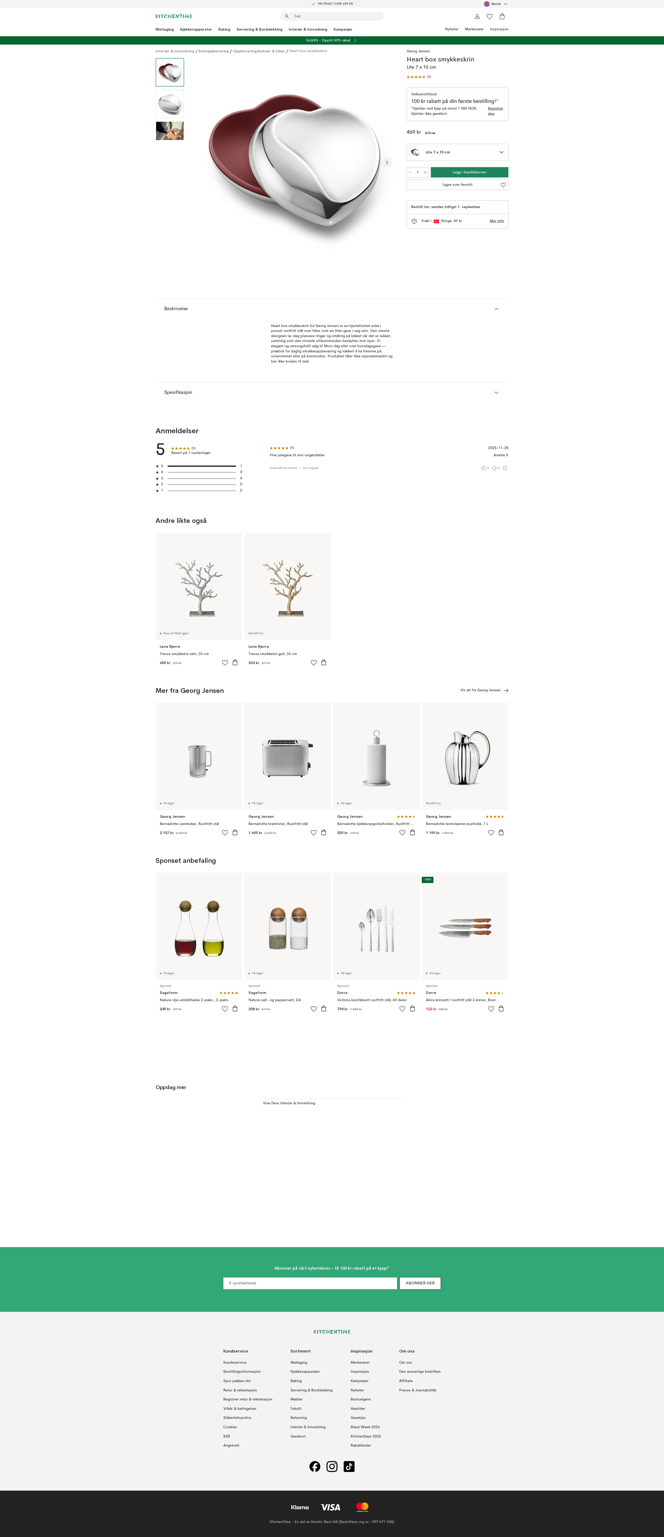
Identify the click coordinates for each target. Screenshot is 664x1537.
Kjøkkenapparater (196, 29)
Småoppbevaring (213, 51)
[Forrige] (202, 162)
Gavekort (298, 1436)
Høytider (358, 1409)
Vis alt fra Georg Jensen (480, 690)
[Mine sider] (477, 16)
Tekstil (295, 1409)
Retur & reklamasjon (240, 1390)
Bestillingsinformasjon (242, 1372)
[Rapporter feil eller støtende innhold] (505, 468)
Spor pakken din (237, 1381)
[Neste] (387, 162)
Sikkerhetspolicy (237, 1418)
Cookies (230, 1427)
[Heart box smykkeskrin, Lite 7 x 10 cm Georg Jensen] (294, 161)
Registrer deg (495, 111)
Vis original (310, 468)
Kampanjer (343, 29)
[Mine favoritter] (489, 16)
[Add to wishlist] (225, 662)
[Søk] (286, 16)
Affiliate (406, 1381)
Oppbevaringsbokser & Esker (259, 51)
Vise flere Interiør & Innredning (289, 1103)
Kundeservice (234, 1362)
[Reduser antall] (410, 172)
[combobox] (496, 4)
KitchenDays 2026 (366, 1436)
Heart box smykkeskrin (308, 51)
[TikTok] (349, 1466)
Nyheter (452, 29)
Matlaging (165, 29)
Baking (224, 29)
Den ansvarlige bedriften (420, 1372)
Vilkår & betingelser (240, 1409)
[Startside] (174, 16)
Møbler (296, 1399)
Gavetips (358, 1418)
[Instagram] (332, 1466)
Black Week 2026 (365, 1427)
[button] (419, 77)
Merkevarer (474, 29)
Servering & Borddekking (259, 29)
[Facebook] (314, 1466)
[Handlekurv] (502, 16)
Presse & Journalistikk (417, 1390)
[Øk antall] (425, 172)
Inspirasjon (499, 29)
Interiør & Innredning (308, 29)
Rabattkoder (361, 1445)
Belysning (298, 1418)
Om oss (405, 1362)
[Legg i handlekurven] (235, 662)
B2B (226, 1436)
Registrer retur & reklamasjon (247, 1399)
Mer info (497, 221)
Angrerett (231, 1445)
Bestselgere (361, 1399)
